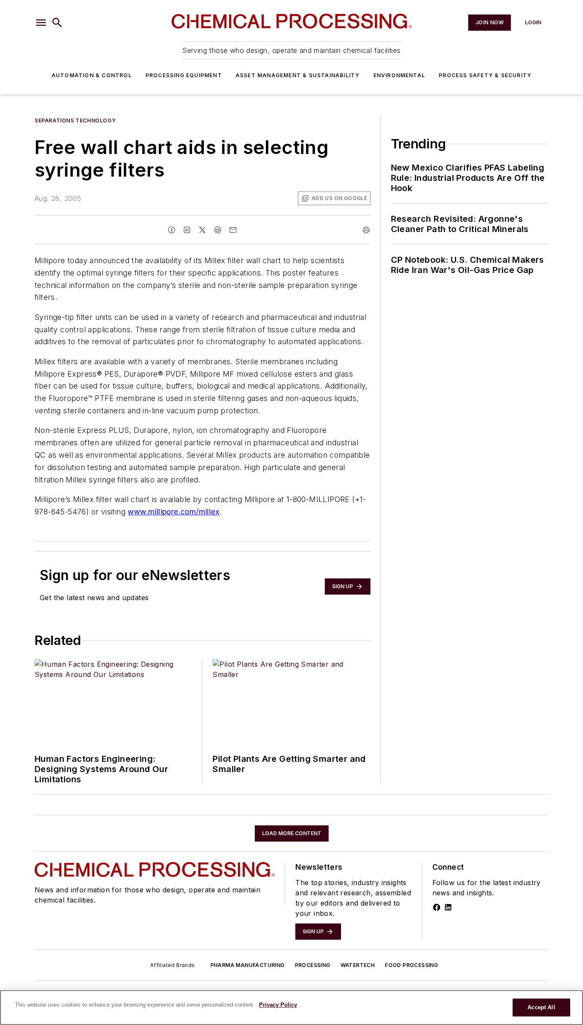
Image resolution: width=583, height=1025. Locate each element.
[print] (366, 230)
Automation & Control (92, 75)
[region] (291, 1007)
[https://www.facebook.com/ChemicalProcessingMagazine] (436, 907)
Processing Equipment (184, 75)
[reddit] (217, 230)
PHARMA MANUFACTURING (247, 965)
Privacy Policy (278, 1005)
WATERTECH (358, 965)
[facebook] (171, 230)
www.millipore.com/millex (173, 511)
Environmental (399, 75)
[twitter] (202, 230)
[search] (57, 22)
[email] (233, 230)
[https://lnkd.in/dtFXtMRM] (448, 907)
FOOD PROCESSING (411, 965)
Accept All (541, 1007)
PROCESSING (312, 965)
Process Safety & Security (485, 75)
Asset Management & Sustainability (298, 75)
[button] (41, 22)
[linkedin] (187, 230)
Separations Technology (75, 120)
